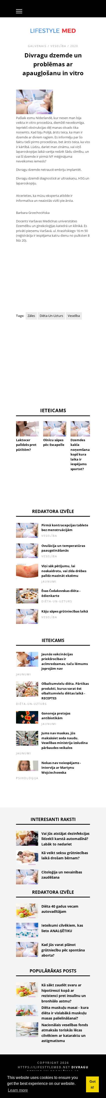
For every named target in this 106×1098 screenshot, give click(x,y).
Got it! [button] (92, 1084)
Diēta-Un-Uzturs (51, 315)
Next (97, 436)
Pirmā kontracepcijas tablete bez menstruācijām (64, 527)
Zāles (31, 315)
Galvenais (37, 46)
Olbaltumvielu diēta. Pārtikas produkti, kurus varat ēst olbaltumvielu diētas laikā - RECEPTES (65, 690)
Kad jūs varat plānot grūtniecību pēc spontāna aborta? (63, 950)
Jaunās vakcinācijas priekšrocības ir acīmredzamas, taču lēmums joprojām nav (64, 661)
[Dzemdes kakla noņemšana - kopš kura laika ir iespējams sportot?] (82, 428)
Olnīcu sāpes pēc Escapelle (53, 442)
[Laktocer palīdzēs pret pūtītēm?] (27, 428)
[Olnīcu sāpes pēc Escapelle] (54, 428)
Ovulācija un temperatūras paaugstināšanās (63, 548)
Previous (9, 436)
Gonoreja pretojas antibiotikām (55, 715)
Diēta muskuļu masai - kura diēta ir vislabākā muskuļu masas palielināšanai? (64, 1013)
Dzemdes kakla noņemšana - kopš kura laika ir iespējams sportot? (81, 454)
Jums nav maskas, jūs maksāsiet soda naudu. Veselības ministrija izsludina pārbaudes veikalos (64, 740)
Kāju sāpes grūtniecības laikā (64, 611)
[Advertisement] (53, 278)
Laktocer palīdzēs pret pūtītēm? (26, 445)
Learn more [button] (18, 1090)
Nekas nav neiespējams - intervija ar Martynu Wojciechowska (61, 768)
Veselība (58, 46)
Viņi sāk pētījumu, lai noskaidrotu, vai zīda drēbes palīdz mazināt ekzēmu (63, 571)
